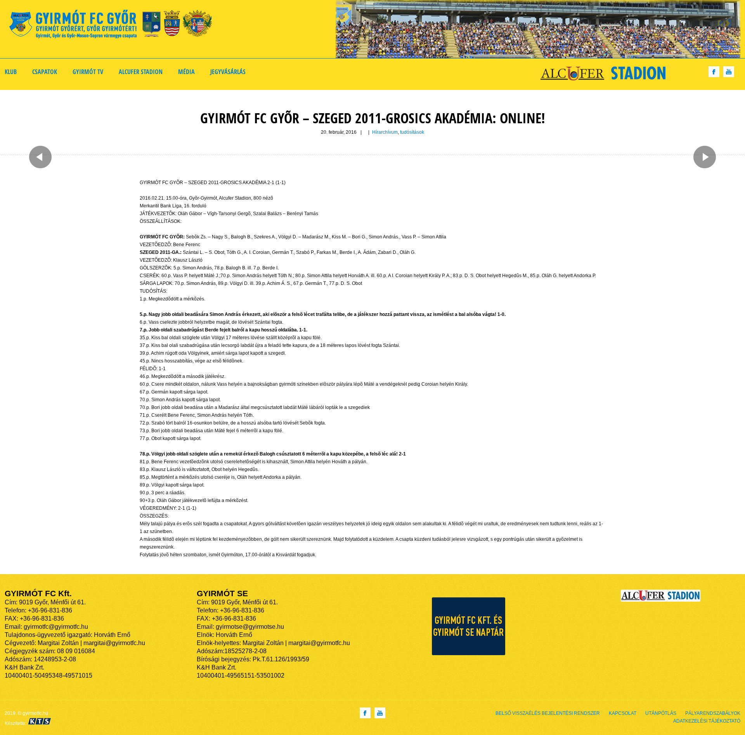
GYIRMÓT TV (88, 71)
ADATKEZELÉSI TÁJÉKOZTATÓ (706, 721)
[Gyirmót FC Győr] (114, 25)
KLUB (11, 71)
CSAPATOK (44, 71)
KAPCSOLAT (622, 713)
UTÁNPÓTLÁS (660, 713)
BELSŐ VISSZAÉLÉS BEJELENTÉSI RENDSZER (548, 713)
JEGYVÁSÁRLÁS (228, 71)
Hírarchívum (385, 132)
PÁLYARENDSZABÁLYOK (712, 713)
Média (186, 71)
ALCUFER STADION (141, 71)
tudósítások (412, 132)
